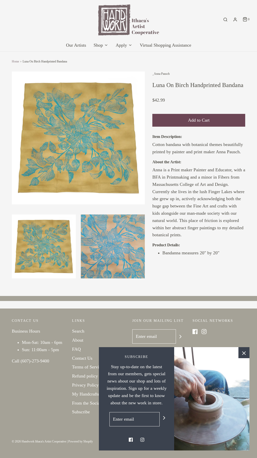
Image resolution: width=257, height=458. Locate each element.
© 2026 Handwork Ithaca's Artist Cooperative (39, 441)
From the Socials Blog (92, 403)
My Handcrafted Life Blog (96, 394)
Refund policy (85, 375)
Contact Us (82, 358)
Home (15, 61)
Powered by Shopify (80, 441)
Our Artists (76, 45)
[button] (44, 246)
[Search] (225, 19)
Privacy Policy (85, 385)
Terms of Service (87, 366)
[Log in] (235, 19)
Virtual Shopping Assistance (165, 45)
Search (78, 331)
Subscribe (81, 411)
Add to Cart (199, 120)
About (77, 340)
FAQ (76, 349)
